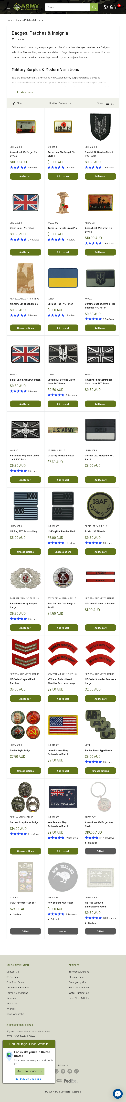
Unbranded (16, 147)
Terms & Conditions (17, 992)
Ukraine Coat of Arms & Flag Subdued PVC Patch (100, 305)
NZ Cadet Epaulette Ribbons (100, 603)
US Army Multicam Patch (61, 455)
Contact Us (13, 971)
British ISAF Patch (95, 531)
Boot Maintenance (79, 987)
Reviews (11, 997)
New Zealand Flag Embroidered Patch (58, 824)
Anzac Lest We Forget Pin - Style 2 (62, 154)
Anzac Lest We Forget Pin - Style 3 (24, 154)
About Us (12, 1003)
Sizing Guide (13, 976)
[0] (116, 7)
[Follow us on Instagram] (56, 1071)
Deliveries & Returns (18, 987)
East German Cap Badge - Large (23, 605)
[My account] (111, 7)
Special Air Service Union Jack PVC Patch (61, 381)
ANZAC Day (53, 223)
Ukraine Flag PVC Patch (60, 303)
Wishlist (11, 1008)
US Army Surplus (56, 450)
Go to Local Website (29, 1071)
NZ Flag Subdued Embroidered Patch (95, 904)
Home (9, 19)
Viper (88, 745)
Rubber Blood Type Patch (98, 750)
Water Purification (79, 992)
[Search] (94, 7)
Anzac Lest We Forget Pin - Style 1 (99, 229)
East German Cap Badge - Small (61, 605)
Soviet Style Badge (20, 750)
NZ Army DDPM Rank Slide (24, 303)
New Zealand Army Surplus (24, 298)
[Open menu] (8, 7)
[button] (118, 1094)
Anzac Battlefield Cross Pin (62, 227)
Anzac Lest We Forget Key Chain (99, 824)
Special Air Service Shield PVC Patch (99, 154)
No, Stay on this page (28, 1078)
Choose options (25, 327)
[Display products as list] (112, 103)
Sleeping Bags (76, 976)
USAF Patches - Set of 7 (23, 902)
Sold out (100, 851)
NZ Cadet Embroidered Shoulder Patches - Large (61, 681)
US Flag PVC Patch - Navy (23, 531)
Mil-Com (14, 897)
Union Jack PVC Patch (22, 227)
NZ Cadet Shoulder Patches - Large (100, 681)
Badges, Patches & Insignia (29, 19)
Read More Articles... (80, 997)
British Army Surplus (96, 526)
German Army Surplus (21, 817)
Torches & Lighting (79, 971)
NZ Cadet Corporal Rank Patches (23, 681)
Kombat (51, 298)
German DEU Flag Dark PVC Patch (99, 457)
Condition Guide (15, 982)
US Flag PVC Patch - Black (62, 531)
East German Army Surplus (24, 598)
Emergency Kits (77, 982)
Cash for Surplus (15, 1013)
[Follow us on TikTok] (76, 1071)
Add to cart (25, 176)
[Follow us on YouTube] (69, 1071)
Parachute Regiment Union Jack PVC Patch (24, 457)
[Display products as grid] (107, 103)
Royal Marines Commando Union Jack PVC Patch (98, 381)
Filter (19, 103)
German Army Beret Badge (24, 822)
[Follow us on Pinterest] (63, 1071)
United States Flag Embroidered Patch (58, 752)
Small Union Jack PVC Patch (25, 379)
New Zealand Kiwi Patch (60, 902)
